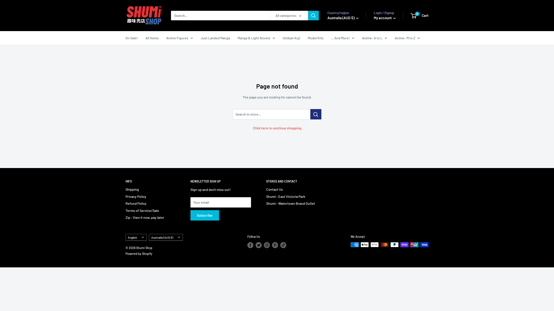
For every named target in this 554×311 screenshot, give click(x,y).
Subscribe (205, 215)
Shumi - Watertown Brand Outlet (290, 203)
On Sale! (132, 38)
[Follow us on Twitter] (259, 245)
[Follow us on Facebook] (250, 245)
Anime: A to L (372, 38)
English (132, 237)
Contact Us (274, 189)
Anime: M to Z (405, 38)
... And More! (340, 38)
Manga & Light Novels (254, 38)
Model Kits (316, 38)
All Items (152, 38)
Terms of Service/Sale (142, 210)
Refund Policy (136, 203)
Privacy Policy (136, 196)
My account (383, 18)
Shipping (132, 189)
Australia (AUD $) (162, 237)
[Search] (313, 15)
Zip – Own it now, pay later (145, 217)
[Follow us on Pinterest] (275, 245)
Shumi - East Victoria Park (285, 196)
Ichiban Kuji (291, 38)
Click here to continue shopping (277, 128)
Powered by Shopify (139, 253)
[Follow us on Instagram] (267, 245)
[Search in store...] (315, 114)
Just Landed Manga (215, 38)
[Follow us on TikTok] (283, 245)
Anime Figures (177, 38)
